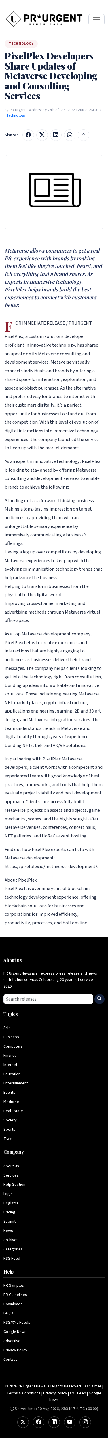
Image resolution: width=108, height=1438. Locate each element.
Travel (8, 1139)
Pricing (9, 1212)
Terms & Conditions (24, 1393)
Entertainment (15, 1083)
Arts (7, 1028)
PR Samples (13, 1286)
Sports (9, 1129)
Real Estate (13, 1111)
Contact (10, 1359)
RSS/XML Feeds (16, 1322)
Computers (13, 1046)
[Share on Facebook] (28, 135)
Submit (9, 1221)
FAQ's (8, 1313)
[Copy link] (83, 135)
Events (9, 1092)
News (8, 1231)
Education (11, 1074)
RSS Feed (11, 1258)
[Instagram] (85, 1422)
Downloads (12, 1304)
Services (11, 1175)
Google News (14, 1332)
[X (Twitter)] (23, 1422)
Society (10, 1120)
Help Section (14, 1185)
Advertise (11, 1341)
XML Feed (78, 1393)
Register (10, 1203)
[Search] (99, 999)
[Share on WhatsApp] (69, 135)
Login (8, 1194)
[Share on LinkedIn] (56, 135)
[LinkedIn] (54, 1422)
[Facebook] (38, 1422)
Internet (10, 1065)
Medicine (11, 1102)
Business (11, 1037)
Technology (16, 115)
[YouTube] (69, 1422)
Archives (10, 1240)
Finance (10, 1056)
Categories (13, 1249)
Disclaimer (92, 1386)
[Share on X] (42, 135)
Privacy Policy (15, 1350)
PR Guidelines (15, 1295)
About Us (11, 1166)
